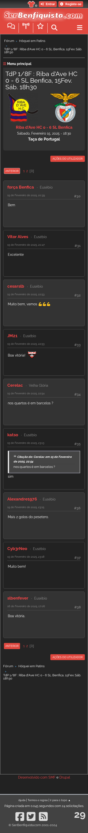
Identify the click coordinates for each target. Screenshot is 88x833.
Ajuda (21, 800)
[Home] (42, 14)
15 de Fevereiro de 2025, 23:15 (25, 507)
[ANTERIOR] (20, 171)
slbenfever (17, 598)
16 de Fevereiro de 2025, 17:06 (26, 606)
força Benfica (20, 187)
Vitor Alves (17, 236)
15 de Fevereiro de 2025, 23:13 (25, 443)
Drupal (64, 777)
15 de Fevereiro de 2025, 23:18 (25, 556)
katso (12, 434)
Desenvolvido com (33, 777)
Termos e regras (38, 800)
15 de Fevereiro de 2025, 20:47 (26, 244)
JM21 (12, 335)
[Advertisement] (44, 726)
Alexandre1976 (22, 499)
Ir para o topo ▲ (60, 800)
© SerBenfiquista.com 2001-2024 (33, 825)
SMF (51, 777)
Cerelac (15, 385)
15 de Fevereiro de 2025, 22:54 (25, 393)
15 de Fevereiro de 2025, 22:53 (25, 294)
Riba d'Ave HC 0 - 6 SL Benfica (44, 127)
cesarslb (15, 286)
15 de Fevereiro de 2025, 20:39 (26, 195)
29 (80, 814)
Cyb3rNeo (17, 548)
